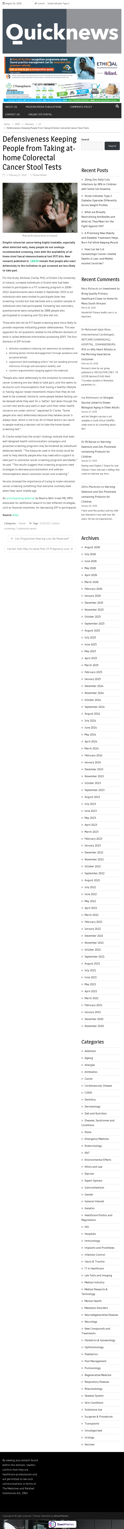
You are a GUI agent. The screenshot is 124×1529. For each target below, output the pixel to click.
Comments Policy (81, 106)
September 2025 (94, 623)
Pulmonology (93, 1368)
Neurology (91, 1321)
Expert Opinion (93, 1180)
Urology (89, 1437)
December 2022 (94, 852)
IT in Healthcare (94, 1268)
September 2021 (94, 956)
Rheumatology (94, 1388)
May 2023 (90, 817)
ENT (87, 1152)
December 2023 (94, 769)
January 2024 (93, 762)
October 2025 (93, 616)
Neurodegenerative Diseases (101, 1314)
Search (85, 139)
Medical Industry (94, 1282)
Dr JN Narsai (88, 441)
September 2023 (94, 790)
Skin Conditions (94, 1402)
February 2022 (93, 921)
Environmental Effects (98, 1159)
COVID (88, 1092)
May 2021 (90, 984)
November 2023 (94, 776)
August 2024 (92, 713)
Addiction (90, 1051)
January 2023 (93, 845)
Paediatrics (91, 1354)
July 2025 (90, 637)
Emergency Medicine (97, 1138)
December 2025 (94, 602)
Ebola (88, 1132)
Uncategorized (93, 1430)
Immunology (92, 1240)
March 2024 (92, 748)
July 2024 (90, 720)
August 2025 (92, 630)
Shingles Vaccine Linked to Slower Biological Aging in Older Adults (100, 402)
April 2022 (91, 908)
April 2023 (91, 824)
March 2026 (91, 582)
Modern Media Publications (43, 106)
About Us (11, 106)
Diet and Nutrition (96, 1113)
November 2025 (94, 609)
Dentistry (90, 1099)
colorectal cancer (27, 528)
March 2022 (91, 914)
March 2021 (91, 998)
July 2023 (90, 804)
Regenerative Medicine (98, 1375)
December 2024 (94, 686)
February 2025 (93, 672)
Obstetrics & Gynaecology (100, 1340)
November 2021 (94, 942)
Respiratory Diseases (97, 1381)
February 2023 (93, 838)
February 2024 (93, 755)
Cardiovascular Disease (98, 1085)
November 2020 (94, 1026)
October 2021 (93, 949)
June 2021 (91, 977)
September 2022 (94, 873)
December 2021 (94, 935)
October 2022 (93, 866)
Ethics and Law (93, 1166)
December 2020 (94, 1019)
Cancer (22, 523)
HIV (87, 1226)
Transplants (92, 1423)
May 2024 (90, 734)
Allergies (90, 1065)
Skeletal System (94, 1395)
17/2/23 (44, 523)
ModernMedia (40, 175)
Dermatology (92, 1106)
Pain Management (95, 1361)
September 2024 (95, 706)
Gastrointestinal (94, 1187)
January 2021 (93, 1012)
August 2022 (92, 880)
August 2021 (92, 963)
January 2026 (93, 595)
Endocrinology (93, 1145)
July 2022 (90, 887)
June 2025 (91, 644)
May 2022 (90, 901)
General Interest (94, 1201)
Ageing (89, 1058)
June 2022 (91, 894)
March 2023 (91, 831)
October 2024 (93, 699)
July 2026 (90, 554)
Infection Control (95, 1254)
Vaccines (89, 1444)
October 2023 (93, 783)
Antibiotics (91, 1072)
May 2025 (90, 651)
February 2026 (93, 588)
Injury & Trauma (95, 1261)
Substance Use (93, 1409)
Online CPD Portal (40, 114)
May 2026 (90, 568)
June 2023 (91, 810)
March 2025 (91, 665)
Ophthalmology (94, 1347)
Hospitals (90, 1233)
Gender (89, 1194)
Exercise (89, 1173)
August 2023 (92, 797)
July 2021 (90, 970)
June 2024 (91, 727)
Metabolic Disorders (96, 1308)
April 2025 (91, 658)
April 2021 (91, 991)
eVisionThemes (61, 1515)
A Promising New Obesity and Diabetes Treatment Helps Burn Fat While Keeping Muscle (99, 237)
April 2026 (91, 575)
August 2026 (92, 547)
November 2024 (94, 693)
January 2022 (93, 928)
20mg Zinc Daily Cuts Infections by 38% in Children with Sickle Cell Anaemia (98, 184)
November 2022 (94, 859)
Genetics (90, 1208)
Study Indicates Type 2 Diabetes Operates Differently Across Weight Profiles (99, 200)
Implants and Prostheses (99, 1247)
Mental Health (93, 1301)
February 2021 (93, 1005)
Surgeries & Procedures (99, 1416)
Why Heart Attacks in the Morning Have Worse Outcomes (98, 354)
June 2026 (91, 561)
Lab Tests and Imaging (98, 1275)
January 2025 (93, 679)
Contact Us (12, 114)
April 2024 (91, 741)
